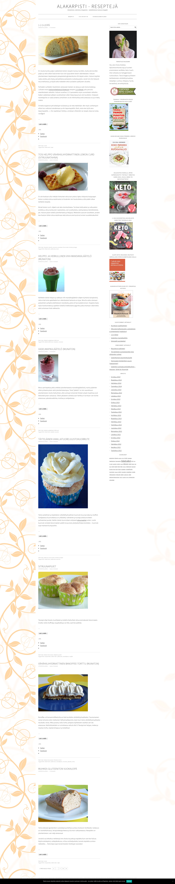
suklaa (130, 474)
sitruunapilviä (81, 520)
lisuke (119, 469)
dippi (123, 458)
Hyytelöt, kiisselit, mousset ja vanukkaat (53, 247)
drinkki (125, 458)
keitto (119, 466)
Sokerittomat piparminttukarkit (121, 358)
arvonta (119, 458)
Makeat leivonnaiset (48, 654)
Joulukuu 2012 (116, 428)
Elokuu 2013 (115, 402)
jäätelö (46, 342)
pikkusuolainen (112, 474)
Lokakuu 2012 (116, 434)
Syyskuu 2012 (115, 438)
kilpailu (124, 466)
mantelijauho (66, 656)
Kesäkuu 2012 (116, 447)
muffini (71, 656)
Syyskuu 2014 (115, 377)
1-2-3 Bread (79, 90)
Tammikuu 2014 (116, 386)
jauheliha (115, 464)
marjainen (56, 342)
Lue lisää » (43, 124)
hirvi (134, 461)
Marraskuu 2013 (116, 393)
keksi (121, 466)
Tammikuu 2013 (116, 425)
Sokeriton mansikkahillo (119, 338)
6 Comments (52, 27)
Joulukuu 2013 (116, 390)
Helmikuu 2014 (116, 383)
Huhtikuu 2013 (116, 415)
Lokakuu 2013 (116, 396)
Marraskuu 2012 (116, 431)
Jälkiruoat (56, 340)
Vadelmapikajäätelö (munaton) (56, 349)
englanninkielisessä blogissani (59, 90)
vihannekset (111, 480)
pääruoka (118, 474)
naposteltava (129, 472)
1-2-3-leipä (44, 25)
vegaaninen (132, 477)
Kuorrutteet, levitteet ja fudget (70, 247)
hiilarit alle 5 (47, 147)
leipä (52, 147)
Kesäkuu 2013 (116, 409)
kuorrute (58, 559)
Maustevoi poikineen (118, 348)
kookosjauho (128, 466)
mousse (116, 472)
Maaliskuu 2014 (116, 380)
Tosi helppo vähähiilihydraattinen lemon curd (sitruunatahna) (66, 156)
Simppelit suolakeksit (118, 341)
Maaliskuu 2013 (116, 418)
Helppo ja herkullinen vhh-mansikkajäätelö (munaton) (65, 257)
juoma (118, 464)
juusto (121, 464)
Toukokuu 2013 (116, 412)
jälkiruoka (53, 249)
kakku (133, 464)
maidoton (123, 469)
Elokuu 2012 (115, 441)
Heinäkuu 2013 (116, 406)
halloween (130, 458)
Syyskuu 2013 (115, 399)
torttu (73, 761)
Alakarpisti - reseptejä (87, 6)
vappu (127, 477)
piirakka (69, 761)
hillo (132, 461)
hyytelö (110, 464)
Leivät (45, 145)
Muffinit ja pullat (58, 654)
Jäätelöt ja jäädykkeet (49, 340)
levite (57, 249)
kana (110, 466)
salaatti (122, 474)
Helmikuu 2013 (116, 422)
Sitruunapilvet (47, 566)
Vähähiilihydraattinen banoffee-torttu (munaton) (68, 663)
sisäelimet (126, 474)
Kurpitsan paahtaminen (119, 326)
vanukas (124, 477)
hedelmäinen (112, 461)
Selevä (129, 881)
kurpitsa (111, 469)
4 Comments (52, 351)
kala (135, 464)
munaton (61, 342)
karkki (113, 466)
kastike (115, 466)
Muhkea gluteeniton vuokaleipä (57, 768)
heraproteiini (48, 656)
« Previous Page (45, 868)
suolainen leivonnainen (114, 477)
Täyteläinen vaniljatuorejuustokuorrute (64, 439)
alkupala (116, 458)
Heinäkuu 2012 (116, 444)
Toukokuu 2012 (116, 450)
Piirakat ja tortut (57, 760)
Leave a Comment (54, 160)
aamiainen (111, 458)
